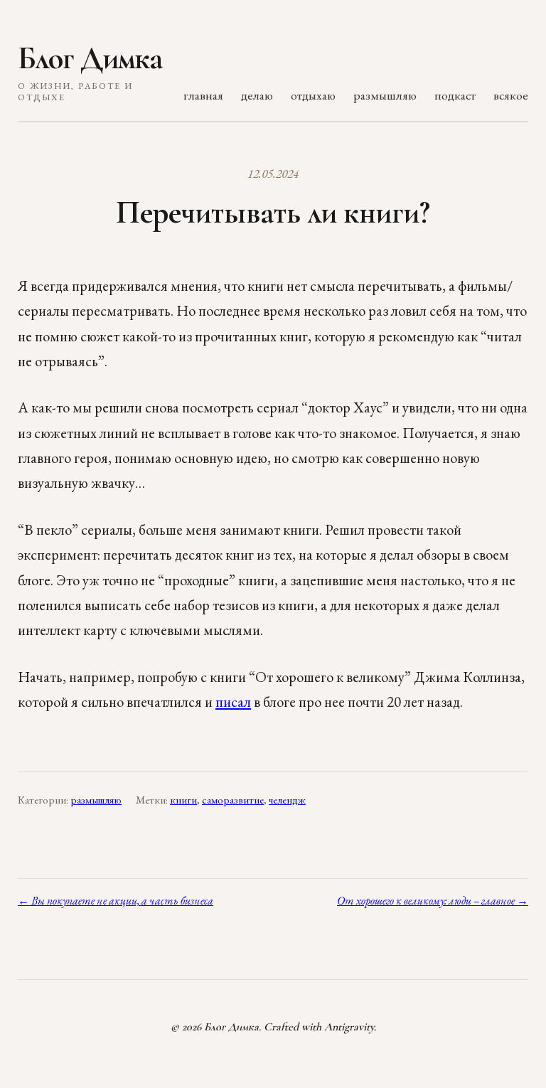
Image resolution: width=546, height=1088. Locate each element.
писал (233, 701)
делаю (257, 95)
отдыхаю (313, 95)
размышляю (385, 95)
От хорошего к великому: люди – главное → (432, 900)
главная (203, 95)
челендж (287, 800)
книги (183, 800)
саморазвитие (233, 800)
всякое (510, 95)
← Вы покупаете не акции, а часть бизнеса (115, 900)
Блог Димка (90, 58)
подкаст (455, 95)
